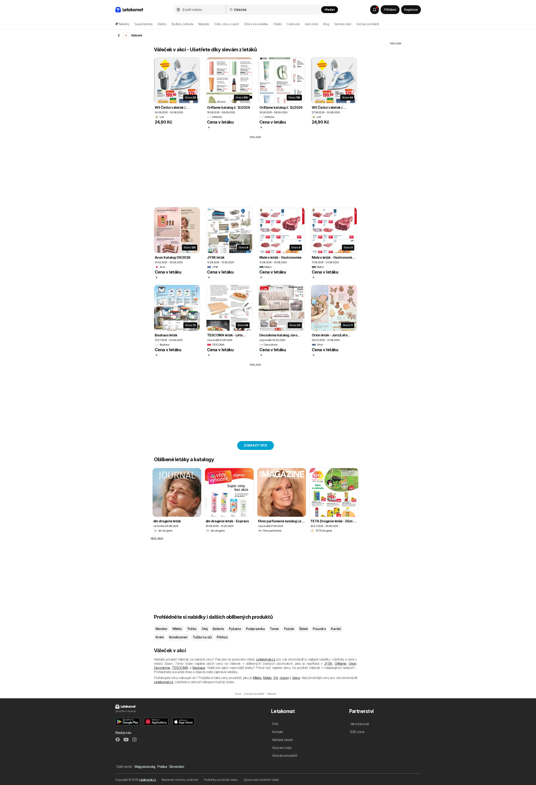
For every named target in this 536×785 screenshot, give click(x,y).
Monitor (162, 629)
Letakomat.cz (266, 659)
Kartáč (336, 629)
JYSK (328, 663)
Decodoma (162, 668)
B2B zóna (357, 732)
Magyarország (144, 766)
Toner (274, 629)
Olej (205, 629)
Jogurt (284, 678)
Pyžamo (235, 629)
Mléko (177, 629)
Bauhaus (198, 668)
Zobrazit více (255, 445)
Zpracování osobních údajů (261, 779)
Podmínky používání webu (221, 779)
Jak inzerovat (359, 724)
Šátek (303, 629)
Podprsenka (255, 629)
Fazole (289, 629)
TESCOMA (180, 668)
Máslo (267, 678)
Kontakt (277, 732)
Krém (160, 637)
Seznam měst (342, 24)
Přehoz (222, 637)
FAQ (275, 724)
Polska (162, 766)
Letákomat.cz (147, 779)
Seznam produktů (367, 24)
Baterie (218, 629)
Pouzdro (319, 629)
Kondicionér (178, 637)
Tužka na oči (202, 637)
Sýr (275, 678)
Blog (326, 24)
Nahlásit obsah (282, 740)
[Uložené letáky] (374, 9)
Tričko (192, 629)
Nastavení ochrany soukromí (180, 779)
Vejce (296, 678)
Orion (352, 663)
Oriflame (340, 663)
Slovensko (176, 766)
